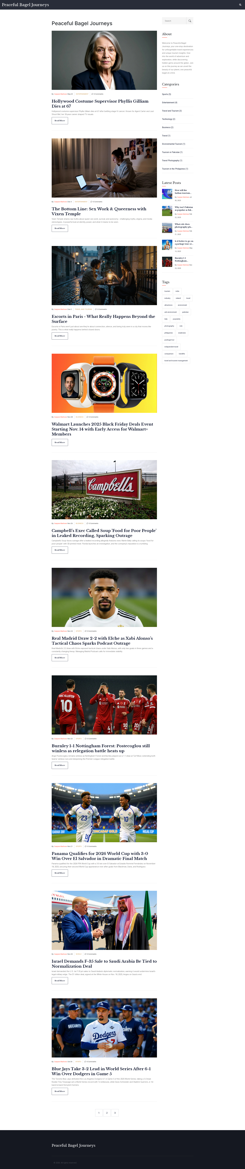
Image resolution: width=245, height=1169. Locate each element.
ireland (178, 298)
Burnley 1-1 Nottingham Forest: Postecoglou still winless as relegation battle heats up (183, 259)
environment (182, 305)
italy (165, 319)
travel (188, 298)
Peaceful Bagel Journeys (25, 4)
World (79, 954)
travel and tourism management (176, 361)
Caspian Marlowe (60, 94)
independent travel (171, 347)
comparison (168, 354)
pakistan (185, 312)
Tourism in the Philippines (175, 169)
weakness (182, 333)
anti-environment (170, 312)
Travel (166, 135)
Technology (168, 119)
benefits (182, 354)
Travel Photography (172, 160)
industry (167, 298)
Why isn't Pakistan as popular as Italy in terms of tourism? (184, 208)
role (181, 326)
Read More (60, 121)
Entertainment (82, 94)
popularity (176, 319)
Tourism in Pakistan (172, 152)
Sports (79, 631)
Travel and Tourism (83, 309)
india (177, 291)
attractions (168, 305)
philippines (168, 333)
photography (169, 326)
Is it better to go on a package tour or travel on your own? (184, 242)
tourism (167, 291)
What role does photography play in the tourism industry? (183, 225)
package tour (169, 340)
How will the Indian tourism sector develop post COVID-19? (182, 191)
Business (79, 417)
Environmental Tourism (173, 144)
